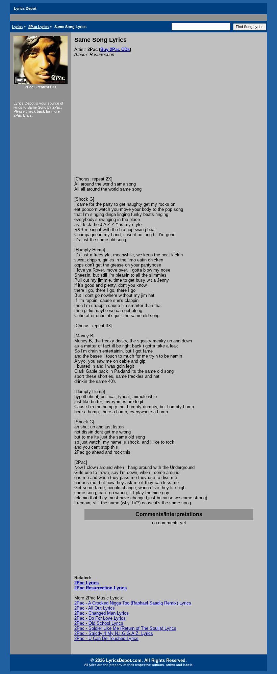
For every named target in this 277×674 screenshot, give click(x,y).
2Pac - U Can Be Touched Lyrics (106, 638)
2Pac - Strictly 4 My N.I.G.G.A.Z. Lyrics (113, 633)
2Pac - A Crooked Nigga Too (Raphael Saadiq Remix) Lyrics (132, 603)
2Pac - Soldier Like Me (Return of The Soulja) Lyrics (125, 628)
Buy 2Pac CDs (115, 49)
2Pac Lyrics (38, 27)
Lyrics (17, 27)
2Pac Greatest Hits (40, 87)
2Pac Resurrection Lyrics (100, 587)
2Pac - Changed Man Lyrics (101, 613)
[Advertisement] (169, 126)
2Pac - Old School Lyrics (98, 623)
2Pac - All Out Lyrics (94, 608)
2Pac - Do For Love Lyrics (100, 618)
